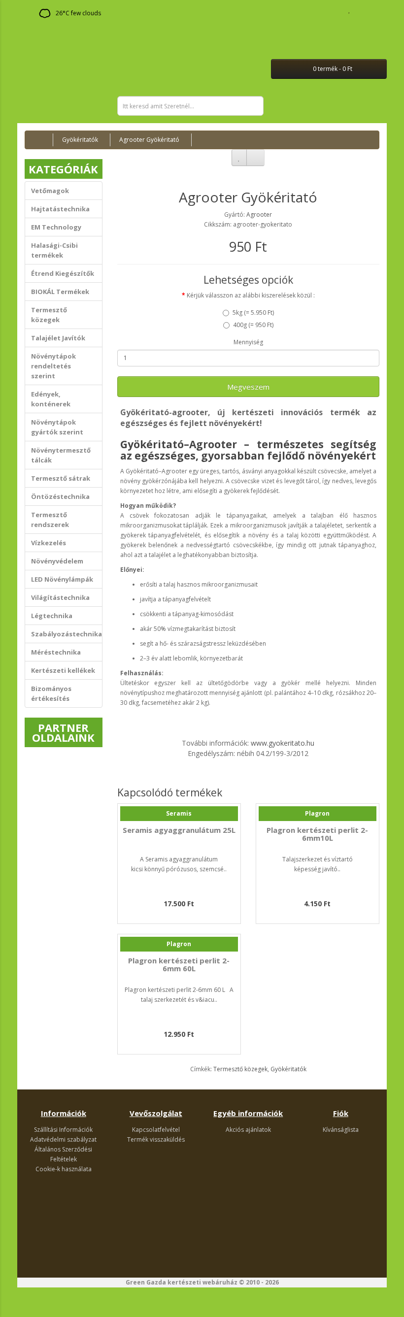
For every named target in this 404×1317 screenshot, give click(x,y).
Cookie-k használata (63, 1169)
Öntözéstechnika (60, 496)
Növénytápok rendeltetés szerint (53, 366)
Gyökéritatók (80, 139)
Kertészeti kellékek (63, 670)
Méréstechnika (56, 652)
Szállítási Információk (63, 1129)
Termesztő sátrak (60, 478)
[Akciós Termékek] (30, 16)
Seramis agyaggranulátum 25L (179, 830)
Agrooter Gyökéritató (149, 139)
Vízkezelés (48, 542)
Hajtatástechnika (60, 208)
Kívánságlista (341, 1129)
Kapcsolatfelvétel (156, 1129)
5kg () (253, 312)
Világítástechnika (60, 597)
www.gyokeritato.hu (282, 743)
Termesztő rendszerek (50, 519)
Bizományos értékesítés (51, 693)
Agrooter (259, 214)
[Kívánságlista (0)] (349, 9)
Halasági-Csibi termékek (54, 250)
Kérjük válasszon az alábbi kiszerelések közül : (251, 295)
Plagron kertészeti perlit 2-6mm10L (317, 834)
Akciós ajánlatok (248, 1129)
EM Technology (56, 227)
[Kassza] (371, 9)
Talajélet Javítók (58, 337)
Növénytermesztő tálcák (61, 455)
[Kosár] (360, 9)
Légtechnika (51, 615)
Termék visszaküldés (156, 1139)
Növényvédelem (57, 561)
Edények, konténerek (50, 399)
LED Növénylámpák (62, 579)
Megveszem (248, 387)
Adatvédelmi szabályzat (63, 1139)
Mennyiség (248, 342)
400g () (253, 325)
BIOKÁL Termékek (60, 291)
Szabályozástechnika (66, 633)
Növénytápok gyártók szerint (57, 427)
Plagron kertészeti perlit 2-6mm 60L (179, 964)
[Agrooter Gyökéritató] (248, 168)
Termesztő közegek (49, 314)
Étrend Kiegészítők (62, 273)
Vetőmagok (50, 190)
